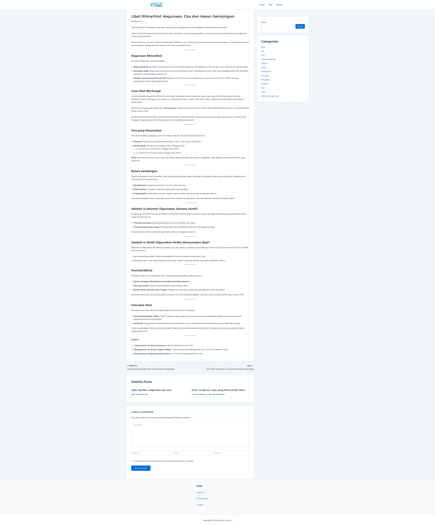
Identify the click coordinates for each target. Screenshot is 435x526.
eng (262, 51)
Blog (263, 47)
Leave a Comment (199, 394)
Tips (263, 88)
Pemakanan (266, 71)
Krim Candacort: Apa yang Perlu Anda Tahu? (218, 390)
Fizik (263, 55)
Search (263, 22)
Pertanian (265, 75)
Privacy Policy (202, 498)
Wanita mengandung (270, 96)
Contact (200, 505)
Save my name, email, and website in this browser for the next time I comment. (163, 461)
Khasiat (279, 4)
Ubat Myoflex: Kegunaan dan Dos (151, 390)
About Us (201, 492)
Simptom (265, 84)
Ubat (270, 4)
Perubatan (265, 79)
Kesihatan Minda (268, 59)
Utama (262, 4)
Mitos (263, 67)
